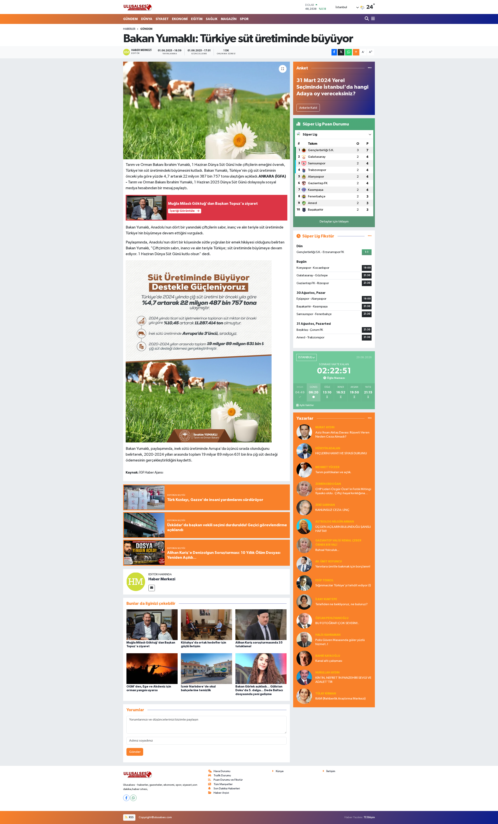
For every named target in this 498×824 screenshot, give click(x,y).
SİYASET (162, 19)
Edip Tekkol (324, 580)
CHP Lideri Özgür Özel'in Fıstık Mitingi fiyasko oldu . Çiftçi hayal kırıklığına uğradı (343, 492)
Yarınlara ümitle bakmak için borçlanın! (342, 566)
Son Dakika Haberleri (227, 788)
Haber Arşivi (221, 792)
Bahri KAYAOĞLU (327, 655)
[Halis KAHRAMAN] (304, 639)
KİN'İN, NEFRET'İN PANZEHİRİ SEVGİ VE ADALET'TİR (343, 680)
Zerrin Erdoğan (328, 483)
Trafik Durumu (222, 775)
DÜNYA (146, 19)
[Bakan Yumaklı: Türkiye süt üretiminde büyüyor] (206, 110)
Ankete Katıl (308, 107)
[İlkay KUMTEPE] (304, 601)
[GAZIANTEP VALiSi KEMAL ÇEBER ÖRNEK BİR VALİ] (304, 545)
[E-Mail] (151, 588)
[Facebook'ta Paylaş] (334, 52)
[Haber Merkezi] (135, 581)
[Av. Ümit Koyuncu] (304, 564)
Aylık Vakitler (306, 405)
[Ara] (367, 19)
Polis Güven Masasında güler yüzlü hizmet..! (340, 642)
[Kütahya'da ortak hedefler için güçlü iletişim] (206, 624)
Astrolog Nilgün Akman (334, 521)
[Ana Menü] (372, 19)
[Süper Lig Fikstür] (370, 236)
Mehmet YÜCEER (327, 467)
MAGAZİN (229, 19)
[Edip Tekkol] (304, 583)
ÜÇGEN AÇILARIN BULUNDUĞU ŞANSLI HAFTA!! (343, 529)
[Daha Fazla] (356, 52)
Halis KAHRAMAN (327, 634)
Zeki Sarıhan (325, 505)
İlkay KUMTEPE (326, 599)
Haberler (129, 29)
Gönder (135, 752)
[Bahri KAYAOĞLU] (304, 658)
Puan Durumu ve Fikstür (228, 779)
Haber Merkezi (161, 579)
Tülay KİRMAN (325, 693)
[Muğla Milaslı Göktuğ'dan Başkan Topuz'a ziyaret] (152, 624)
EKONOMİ (180, 19)
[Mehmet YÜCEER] (304, 469)
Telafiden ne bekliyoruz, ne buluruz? (341, 604)
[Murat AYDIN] (304, 432)
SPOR (244, 19)
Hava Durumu (222, 771)
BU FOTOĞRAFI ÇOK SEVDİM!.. (337, 623)
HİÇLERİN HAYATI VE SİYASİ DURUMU (341, 453)
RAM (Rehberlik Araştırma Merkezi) (340, 698)
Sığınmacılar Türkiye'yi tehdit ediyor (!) (343, 585)
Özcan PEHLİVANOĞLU (331, 618)
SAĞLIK (211, 19)
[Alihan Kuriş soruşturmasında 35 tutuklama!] (261, 624)
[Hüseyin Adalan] (304, 451)
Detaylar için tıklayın (334, 221)
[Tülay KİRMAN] (304, 696)
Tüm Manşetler (223, 784)
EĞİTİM (197, 19)
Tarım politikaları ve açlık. (333, 472)
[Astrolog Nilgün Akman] (304, 526)
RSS (131, 817)
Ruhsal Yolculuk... (327, 550)
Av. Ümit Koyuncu (328, 561)
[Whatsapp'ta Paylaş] (348, 52)
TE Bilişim (369, 817)
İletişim (330, 771)
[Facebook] (126, 798)
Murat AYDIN (324, 427)
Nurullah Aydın (327, 672)
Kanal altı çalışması (328, 661)
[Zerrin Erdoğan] (304, 488)
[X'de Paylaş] (341, 52)
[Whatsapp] (133, 798)
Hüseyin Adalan (327, 448)
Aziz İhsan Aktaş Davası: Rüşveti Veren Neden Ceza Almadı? (342, 434)
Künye (280, 771)
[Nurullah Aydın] (304, 677)
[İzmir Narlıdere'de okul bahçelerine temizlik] (206, 668)
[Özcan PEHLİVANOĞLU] (304, 620)
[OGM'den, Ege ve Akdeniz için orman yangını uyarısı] (152, 668)
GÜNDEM (130, 19)
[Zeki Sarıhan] (304, 507)
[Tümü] (370, 68)
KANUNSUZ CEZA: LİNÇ (332, 510)
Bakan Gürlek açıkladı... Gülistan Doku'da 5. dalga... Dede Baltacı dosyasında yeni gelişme (259, 690)
